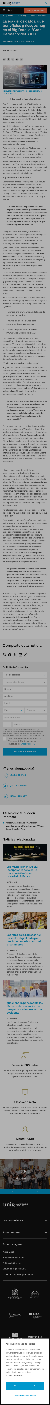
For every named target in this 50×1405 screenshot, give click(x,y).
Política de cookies (14, 1375)
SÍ (34, 1385)
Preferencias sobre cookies (25, 1395)
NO (15, 1385)
